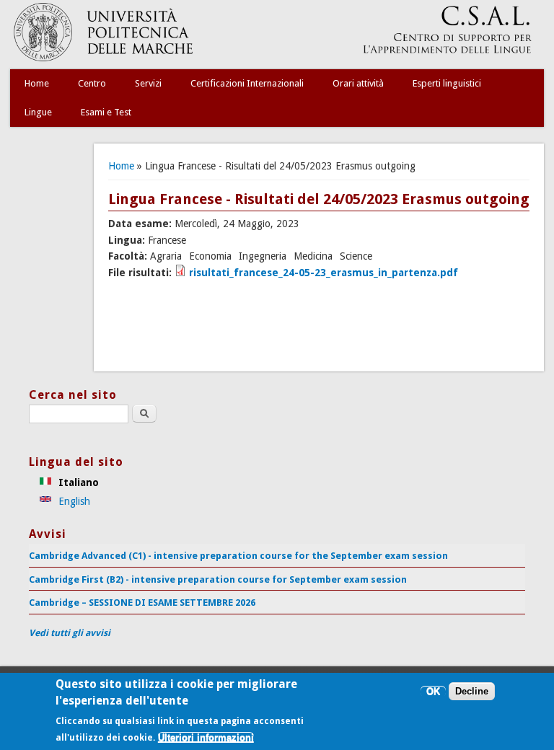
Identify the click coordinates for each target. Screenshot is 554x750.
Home (37, 83)
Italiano (77, 482)
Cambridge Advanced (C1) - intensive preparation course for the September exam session (238, 555)
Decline (471, 691)
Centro (92, 83)
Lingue (38, 112)
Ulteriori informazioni (206, 737)
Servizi (148, 83)
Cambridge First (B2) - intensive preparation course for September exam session (218, 579)
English (73, 501)
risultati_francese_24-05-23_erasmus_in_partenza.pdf (323, 272)
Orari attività (358, 83)
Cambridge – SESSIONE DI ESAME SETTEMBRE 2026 (142, 602)
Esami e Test (106, 112)
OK (433, 691)
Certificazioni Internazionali (247, 83)
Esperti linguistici (447, 83)
